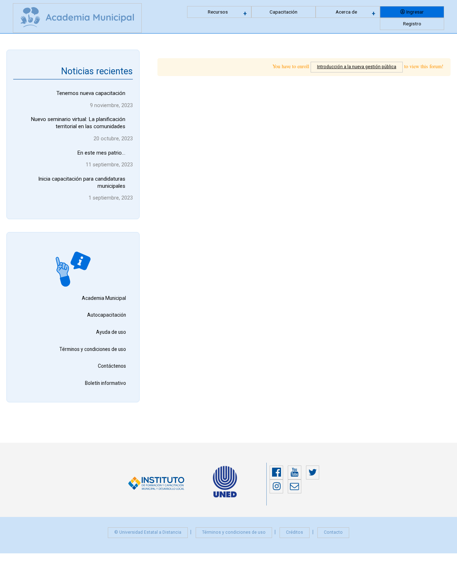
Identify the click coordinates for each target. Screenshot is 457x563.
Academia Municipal (104, 298)
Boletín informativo (105, 383)
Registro (412, 23)
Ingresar (415, 12)
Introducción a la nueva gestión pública (356, 66)
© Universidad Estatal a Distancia (147, 532)
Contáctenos (112, 366)
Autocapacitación (106, 315)
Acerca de (346, 12)
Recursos (218, 12)
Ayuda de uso (111, 332)
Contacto (333, 532)
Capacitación (283, 12)
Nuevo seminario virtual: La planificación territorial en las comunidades (78, 123)
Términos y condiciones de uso (92, 349)
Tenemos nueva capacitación (90, 93)
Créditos (294, 532)
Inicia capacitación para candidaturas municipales (81, 182)
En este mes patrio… (101, 153)
